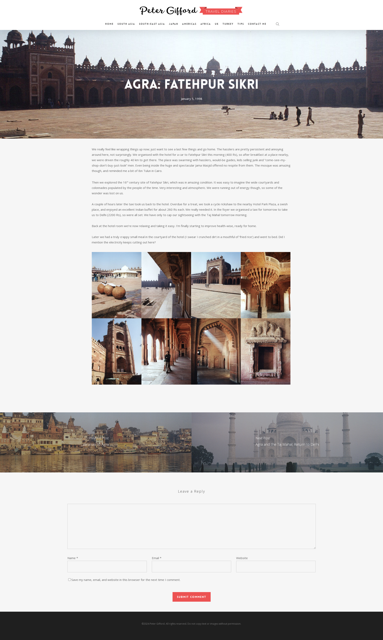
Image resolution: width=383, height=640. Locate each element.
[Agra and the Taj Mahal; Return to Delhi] (287, 442)
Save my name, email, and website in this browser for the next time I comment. (125, 580)
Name (72, 558)
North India (191, 70)
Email (156, 558)
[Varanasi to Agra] (96, 442)
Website (242, 558)
